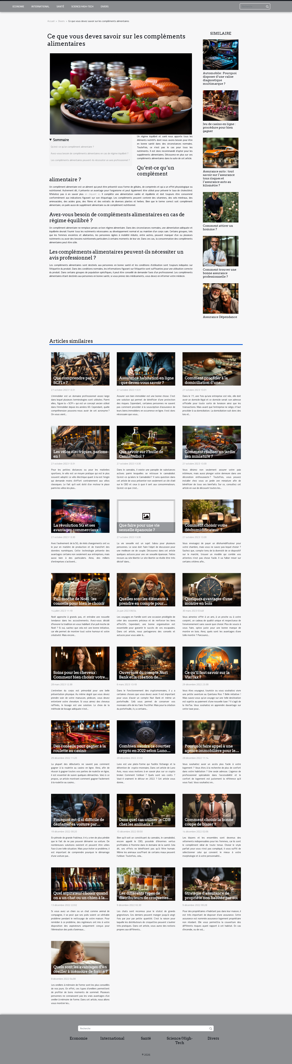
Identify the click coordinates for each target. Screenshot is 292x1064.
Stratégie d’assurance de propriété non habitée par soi (211, 895)
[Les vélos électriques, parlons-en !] (80, 442)
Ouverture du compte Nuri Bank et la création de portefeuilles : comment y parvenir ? (143, 679)
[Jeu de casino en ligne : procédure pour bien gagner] (220, 105)
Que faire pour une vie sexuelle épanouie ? (139, 527)
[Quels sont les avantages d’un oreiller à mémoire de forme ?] (80, 957)
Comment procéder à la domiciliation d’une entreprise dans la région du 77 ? (210, 385)
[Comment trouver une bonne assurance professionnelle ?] (220, 251)
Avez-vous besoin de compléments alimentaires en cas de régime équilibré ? (89, 153)
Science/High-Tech (82, 6)
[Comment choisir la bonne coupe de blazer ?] (211, 810)
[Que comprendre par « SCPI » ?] (80, 368)
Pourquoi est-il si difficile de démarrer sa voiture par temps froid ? (78, 824)
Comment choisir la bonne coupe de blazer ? (209, 821)
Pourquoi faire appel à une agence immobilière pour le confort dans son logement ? (210, 750)
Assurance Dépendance (220, 317)
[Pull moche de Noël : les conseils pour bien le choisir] (80, 589)
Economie (18, 6)
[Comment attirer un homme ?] (220, 207)
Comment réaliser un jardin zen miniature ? (210, 454)
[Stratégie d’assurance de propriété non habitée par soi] (211, 884)
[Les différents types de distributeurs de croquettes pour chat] (146, 884)
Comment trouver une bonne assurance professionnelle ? (219, 273)
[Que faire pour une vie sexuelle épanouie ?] (146, 516)
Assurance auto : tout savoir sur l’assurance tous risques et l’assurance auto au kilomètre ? (219, 178)
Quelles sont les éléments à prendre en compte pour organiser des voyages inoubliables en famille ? (143, 605)
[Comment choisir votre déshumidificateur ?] (211, 516)
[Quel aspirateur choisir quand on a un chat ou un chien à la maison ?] (80, 884)
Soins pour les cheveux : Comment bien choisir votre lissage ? (79, 677)
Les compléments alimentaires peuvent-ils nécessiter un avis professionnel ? (90, 160)
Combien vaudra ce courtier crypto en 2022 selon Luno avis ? (144, 750)
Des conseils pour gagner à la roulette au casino (79, 748)
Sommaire (61, 139)
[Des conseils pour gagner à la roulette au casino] (80, 736)
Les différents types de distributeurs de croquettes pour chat (144, 898)
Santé (60, 6)
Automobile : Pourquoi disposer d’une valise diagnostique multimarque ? (220, 78)
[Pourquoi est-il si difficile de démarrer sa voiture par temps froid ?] (80, 810)
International (40, 6)
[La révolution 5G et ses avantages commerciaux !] (80, 516)
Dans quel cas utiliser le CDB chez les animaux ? (144, 821)
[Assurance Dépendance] (220, 298)
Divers (105, 6)
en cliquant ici (92, 194)
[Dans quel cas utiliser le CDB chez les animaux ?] (146, 810)
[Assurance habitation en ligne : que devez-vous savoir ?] (146, 368)
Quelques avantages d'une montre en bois (208, 601)
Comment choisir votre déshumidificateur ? (206, 527)
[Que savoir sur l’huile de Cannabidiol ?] (146, 442)
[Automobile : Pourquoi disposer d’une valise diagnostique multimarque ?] (220, 54)
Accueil (50, 21)
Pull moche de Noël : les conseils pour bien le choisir (79, 601)
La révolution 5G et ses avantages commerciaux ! (77, 527)
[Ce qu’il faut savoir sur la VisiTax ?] (211, 663)
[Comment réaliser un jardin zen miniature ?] (211, 442)
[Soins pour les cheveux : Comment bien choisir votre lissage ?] (80, 663)
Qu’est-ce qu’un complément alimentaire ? (72, 146)
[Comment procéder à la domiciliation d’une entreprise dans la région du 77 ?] (211, 368)
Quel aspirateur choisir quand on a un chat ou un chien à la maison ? (80, 898)
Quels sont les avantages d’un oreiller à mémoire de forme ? (80, 969)
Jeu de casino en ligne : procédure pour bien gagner (219, 127)
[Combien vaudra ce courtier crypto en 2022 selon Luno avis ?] (146, 736)
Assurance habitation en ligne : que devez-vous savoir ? (146, 380)
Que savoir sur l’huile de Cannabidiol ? (141, 454)
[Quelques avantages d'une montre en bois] (211, 589)
